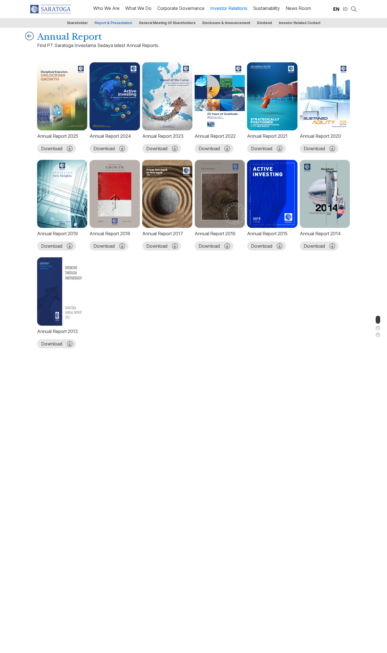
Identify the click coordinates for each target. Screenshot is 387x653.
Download (51, 148)
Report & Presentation (113, 23)
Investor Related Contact (299, 23)
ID (345, 9)
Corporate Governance (181, 8)
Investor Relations (228, 8)
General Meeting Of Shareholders (167, 23)
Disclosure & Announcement (226, 23)
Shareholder (77, 23)
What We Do (138, 8)
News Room (298, 8)
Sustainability (266, 8)
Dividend (264, 23)
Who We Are (106, 8)
